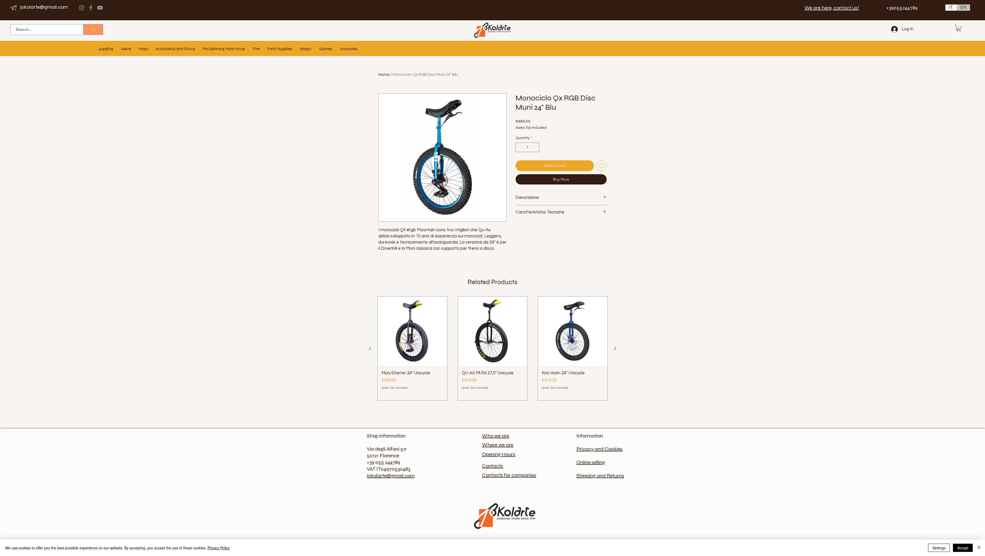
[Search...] (93, 29)
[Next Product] (615, 348)
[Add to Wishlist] (601, 165)
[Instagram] (81, 7)
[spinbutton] (527, 147)
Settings (938, 547)
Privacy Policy (219, 547)
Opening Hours (498, 454)
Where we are (497, 445)
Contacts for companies (509, 475)
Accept (962, 547)
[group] (492, 348)
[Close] (979, 548)
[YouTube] (100, 7)
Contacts (492, 466)
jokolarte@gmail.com (44, 7)
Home (383, 74)
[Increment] (535, 147)
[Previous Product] (370, 348)
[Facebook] (90, 7)
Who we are (495, 436)
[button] (958, 28)
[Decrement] (519, 147)
